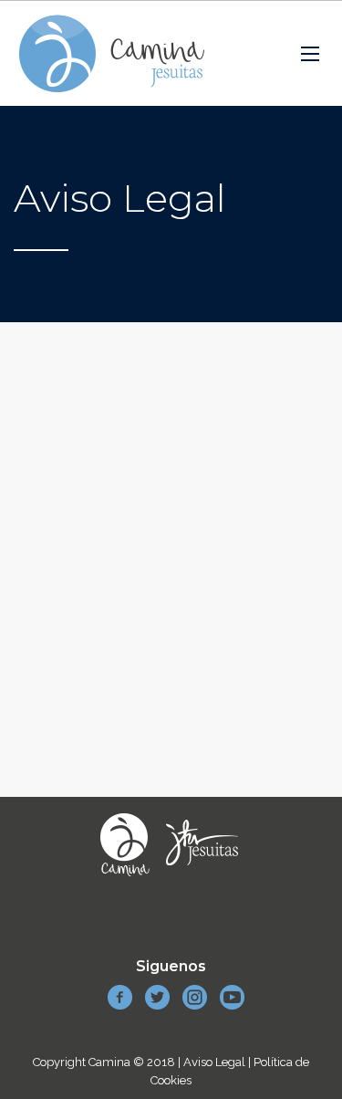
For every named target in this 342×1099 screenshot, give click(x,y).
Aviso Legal (214, 1062)
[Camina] (112, 53)
